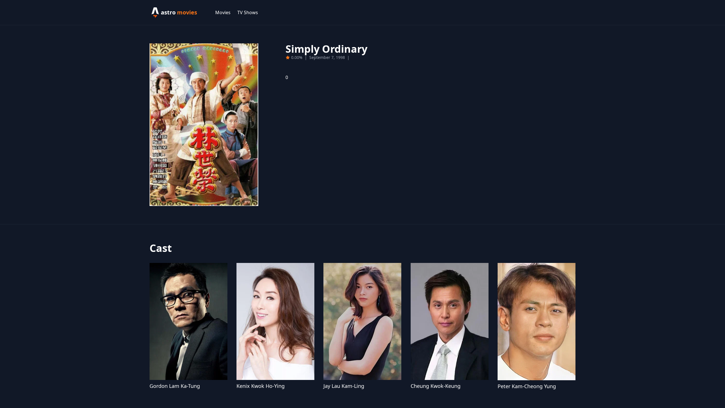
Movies (223, 12)
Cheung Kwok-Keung (435, 385)
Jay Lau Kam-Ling (343, 385)
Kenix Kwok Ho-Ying (260, 385)
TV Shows (247, 12)
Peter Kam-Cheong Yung (527, 386)
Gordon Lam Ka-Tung (175, 385)
